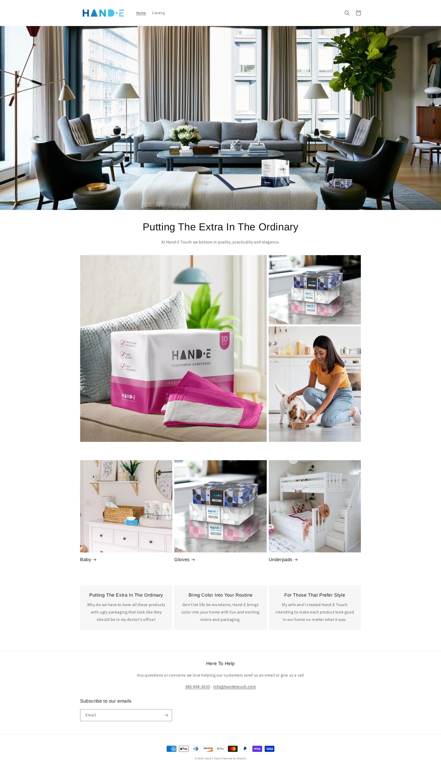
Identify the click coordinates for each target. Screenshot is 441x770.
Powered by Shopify (234, 758)
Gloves (182, 559)
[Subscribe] (166, 715)
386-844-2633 (197, 686)
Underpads (280, 559)
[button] (347, 13)
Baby (85, 559)
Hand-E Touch (213, 758)
